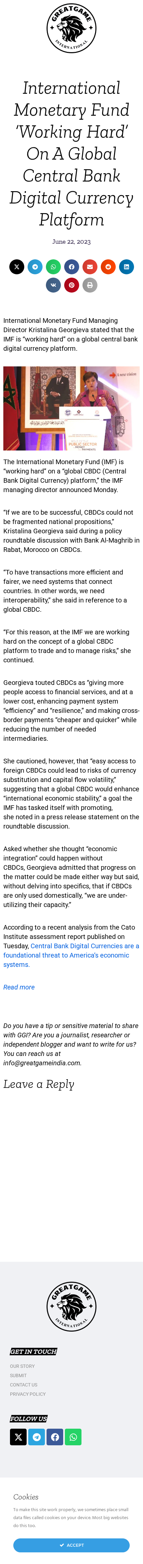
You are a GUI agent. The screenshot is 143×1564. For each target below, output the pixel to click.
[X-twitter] (18, 1437)
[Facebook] (55, 1437)
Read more (19, 987)
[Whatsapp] (73, 1437)
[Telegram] (36, 1437)
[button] (16, 266)
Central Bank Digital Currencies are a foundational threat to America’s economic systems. (71, 955)
